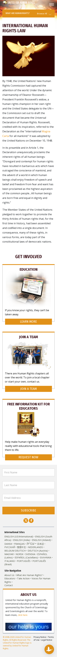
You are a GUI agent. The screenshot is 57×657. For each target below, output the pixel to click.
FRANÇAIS (19, 543)
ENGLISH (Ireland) (41, 540)
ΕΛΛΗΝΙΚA (45, 557)
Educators (9, 578)
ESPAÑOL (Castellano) (26, 557)
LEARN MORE (28, 322)
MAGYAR (9, 554)
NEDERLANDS (35, 547)
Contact (8, 585)
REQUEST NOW (28, 457)
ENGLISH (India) (21, 540)
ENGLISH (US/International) (18, 536)
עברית (30, 543)
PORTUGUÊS (23, 560)
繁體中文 (21, 547)
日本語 (40, 543)
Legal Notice (46, 640)
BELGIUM (9, 550)
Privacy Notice (40, 637)
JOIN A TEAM (28, 389)
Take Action (23, 578)
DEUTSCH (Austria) (38, 550)
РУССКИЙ (9, 547)
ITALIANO (9, 560)
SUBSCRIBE (28, 510)
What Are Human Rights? (29, 575)
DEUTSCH (20, 550)
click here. (23, 615)
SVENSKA (30, 554)
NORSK (19, 554)
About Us (9, 575)
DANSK (8, 543)
